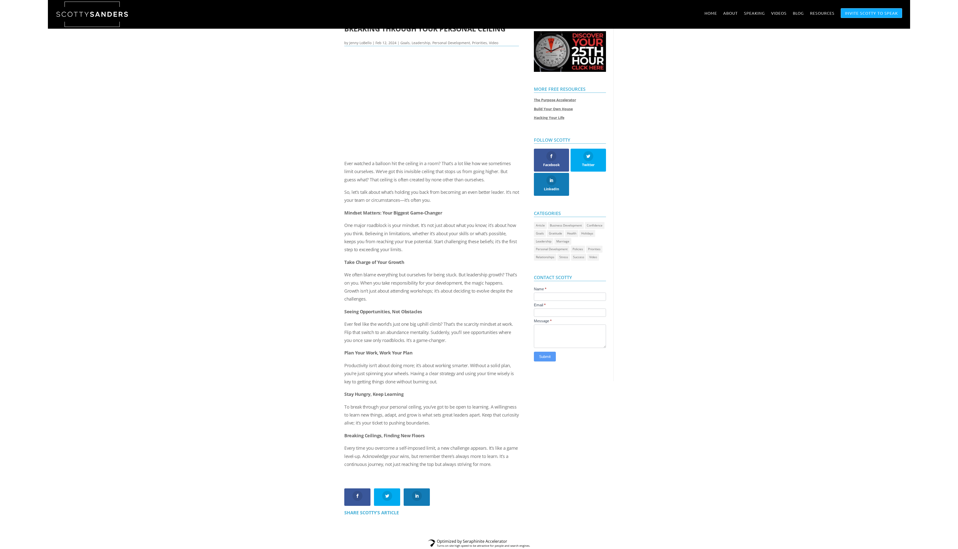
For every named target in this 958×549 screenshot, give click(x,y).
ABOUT (730, 13)
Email (540, 305)
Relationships (545, 257)
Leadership (421, 42)
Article (540, 225)
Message (543, 321)
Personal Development (451, 42)
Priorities (479, 42)
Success (578, 257)
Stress (563, 257)
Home (711, 13)
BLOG (798, 13)
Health (571, 233)
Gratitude (555, 233)
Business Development (566, 225)
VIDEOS (779, 13)
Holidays (587, 233)
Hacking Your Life (549, 117)
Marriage (562, 241)
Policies (578, 249)
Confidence (594, 225)
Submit (545, 356)
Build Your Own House (553, 109)
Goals (405, 42)
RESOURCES (822, 13)
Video (493, 42)
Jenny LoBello (360, 42)
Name (540, 289)
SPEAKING (754, 13)
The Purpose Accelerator (555, 100)
